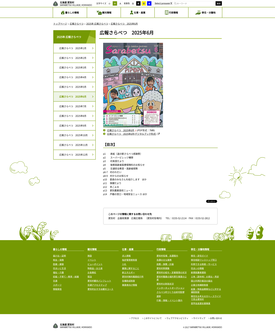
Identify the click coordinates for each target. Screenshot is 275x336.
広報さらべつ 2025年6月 (124, 23)
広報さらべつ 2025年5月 (72, 86)
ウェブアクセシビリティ (177, 318)
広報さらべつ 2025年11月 (73, 145)
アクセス (135, 318)
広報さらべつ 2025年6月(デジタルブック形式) (131, 134)
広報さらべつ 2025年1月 (72, 48)
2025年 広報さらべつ (97, 23)
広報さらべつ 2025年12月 (73, 154)
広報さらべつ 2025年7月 (72, 106)
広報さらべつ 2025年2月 (72, 58)
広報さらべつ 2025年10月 (73, 135)
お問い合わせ (216, 318)
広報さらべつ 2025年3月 (72, 67)
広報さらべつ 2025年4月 (72, 77)
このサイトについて (153, 318)
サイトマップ (199, 318)
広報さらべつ (77, 23)
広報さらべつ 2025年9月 (72, 125)
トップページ (60, 23)
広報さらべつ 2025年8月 (72, 115)
